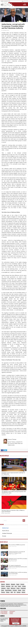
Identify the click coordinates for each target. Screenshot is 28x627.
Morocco (13, 588)
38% (24, 104)
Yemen (23, 592)
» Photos (11, 612)
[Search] (24, 520)
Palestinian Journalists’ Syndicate (11, 303)
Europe (22, 584)
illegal (5, 135)
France (3, 586)
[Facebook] (25, 1)
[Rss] (24, 1)
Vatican (18, 592)
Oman (18, 588)
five (22, 95)
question (7, 377)
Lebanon (3, 588)
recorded (9, 280)
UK (14, 592)
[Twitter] (27, 1)
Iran (12, 586)
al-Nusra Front (6, 162)
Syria (23, 590)
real (4, 209)
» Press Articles (3, 612)
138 (21, 268)
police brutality (13, 300)
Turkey (7, 592)
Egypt (17, 584)
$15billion (19, 245)
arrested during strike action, (12, 319)
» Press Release (3, 611)
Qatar (2, 590)
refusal (23, 121)
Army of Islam (7, 187)
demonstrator (8, 347)
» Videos (11, 613)
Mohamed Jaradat (19, 297)
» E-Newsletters (3, 613)
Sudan (19, 590)
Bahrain (8, 584)
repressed (14, 355)
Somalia (15, 590)
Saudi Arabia (8, 590)
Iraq (16, 586)
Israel (19, 586)
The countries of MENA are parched (17, 544)
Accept (15, 623)
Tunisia (3, 592)
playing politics (6, 82)
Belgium (13, 584)
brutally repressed (21, 305)
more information (15, 622)
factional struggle (18, 120)
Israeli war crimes (17, 125)
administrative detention (12, 286)
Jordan (24, 586)
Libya (8, 588)
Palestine (23, 588)
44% (10, 248)
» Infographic (12, 611)
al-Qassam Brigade (12, 157)
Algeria (3, 584)
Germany (8, 586)
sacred (17, 243)
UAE (12, 592)
